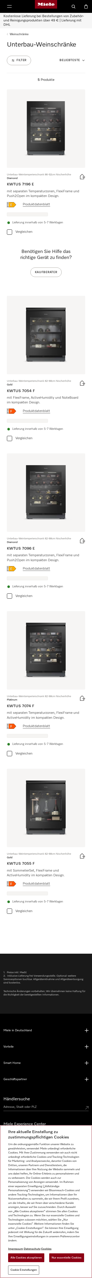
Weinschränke (19, 34)
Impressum (15, 1249)
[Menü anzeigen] (9, 6)
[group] (46, 163)
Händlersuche (16, 1099)
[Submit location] (87, 1108)
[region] (46, 1201)
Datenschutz (32, 1249)
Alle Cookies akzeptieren (26, 1257)
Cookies (46, 1249)
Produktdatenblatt (36, 204)
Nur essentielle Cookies (67, 1257)
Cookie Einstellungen (23, 1270)
